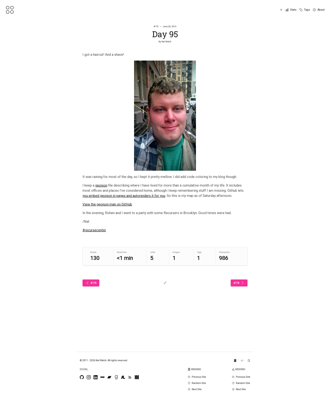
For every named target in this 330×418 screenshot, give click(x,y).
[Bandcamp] (109, 377)
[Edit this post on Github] (165, 282)
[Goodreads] (116, 377)
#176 (236, 283)
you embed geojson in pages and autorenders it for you (123, 196)
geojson (101, 185)
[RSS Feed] (130, 377)
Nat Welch (166, 41)
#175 (156, 26)
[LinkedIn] (96, 377)
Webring (196, 369)
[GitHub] (82, 377)
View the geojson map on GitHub (107, 204)
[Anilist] (123, 377)
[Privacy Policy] (249, 360)
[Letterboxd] (102, 377)
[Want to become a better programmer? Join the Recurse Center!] (235, 360)
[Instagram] (89, 377)
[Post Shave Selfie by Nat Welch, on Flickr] (165, 116)
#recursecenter (94, 230)
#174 (93, 283)
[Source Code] (242, 360)
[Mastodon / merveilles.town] (137, 377)
